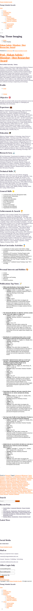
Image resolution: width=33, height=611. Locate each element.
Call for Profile (10, 24)
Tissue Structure (4, 494)
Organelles (2, 490)
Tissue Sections (29, 492)
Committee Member (11, 19)
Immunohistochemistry (5, 488)
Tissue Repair (20, 492)
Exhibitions (9, 26)
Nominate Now (7, 12)
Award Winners (10, 18)
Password (5, 572)
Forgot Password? (4, 579)
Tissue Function (15, 491)
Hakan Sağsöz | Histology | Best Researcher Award (13, 46)
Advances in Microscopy (21, 475)
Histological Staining (17, 484)
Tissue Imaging (23, 491)
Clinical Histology (21, 478)
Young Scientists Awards (20, 50)
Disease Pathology (21, 479)
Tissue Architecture (27, 490)
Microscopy (25, 488)
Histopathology (21, 487)
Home (4, 11)
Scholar (5, 94)
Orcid (4, 88)
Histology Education (17, 485)
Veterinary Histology (14, 494)
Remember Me (5, 575)
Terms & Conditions (11, 21)
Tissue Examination (5, 491)
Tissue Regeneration (11, 492)
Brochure (8, 16)
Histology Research (12, 487)
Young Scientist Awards (6, 2)
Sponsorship (9, 25)
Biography (8, 475)
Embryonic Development (13, 481)
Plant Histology (18, 490)
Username (5, 568)
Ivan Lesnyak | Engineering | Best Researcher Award (16, 511)
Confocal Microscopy (11, 479)
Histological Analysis (22, 482)
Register (2, 578)
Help (7, 28)
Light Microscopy (16, 488)
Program (5, 15)
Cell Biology (9, 477)
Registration (6, 13)
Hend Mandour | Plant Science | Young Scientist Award (17, 512)
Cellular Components (10, 478)
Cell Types (24, 477)
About (4, 22)
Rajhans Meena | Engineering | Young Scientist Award (17, 516)
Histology (8, 485)
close (1, 8)
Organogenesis (10, 490)
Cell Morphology (17, 477)
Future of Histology (11, 482)
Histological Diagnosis (5, 484)
